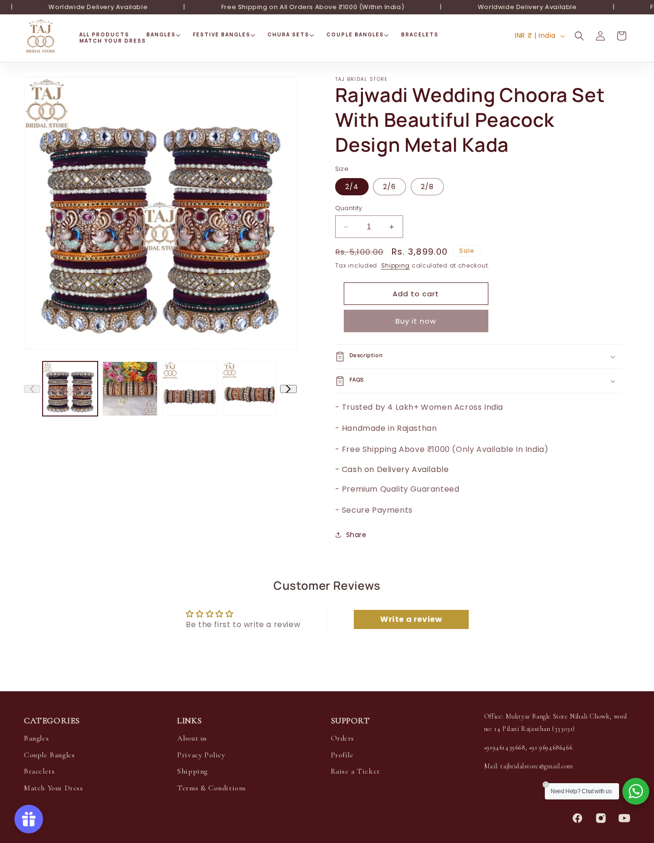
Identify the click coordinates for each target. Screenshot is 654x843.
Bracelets (39, 771)
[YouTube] (624, 818)
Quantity (348, 208)
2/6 (389, 186)
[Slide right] (288, 389)
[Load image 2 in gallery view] (130, 388)
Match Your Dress (53, 788)
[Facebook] (577, 818)
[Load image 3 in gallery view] (189, 388)
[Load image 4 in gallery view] (249, 388)
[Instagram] (601, 818)
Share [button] (356, 535)
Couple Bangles (49, 755)
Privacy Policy (201, 755)
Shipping (395, 265)
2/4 (352, 186)
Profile (342, 755)
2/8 (427, 186)
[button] (161, 35)
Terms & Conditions (211, 788)
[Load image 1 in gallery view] (70, 388)
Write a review (411, 619)
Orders (343, 738)
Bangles (36, 738)
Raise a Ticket (355, 771)
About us (192, 738)
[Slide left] (32, 389)
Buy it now (415, 321)
